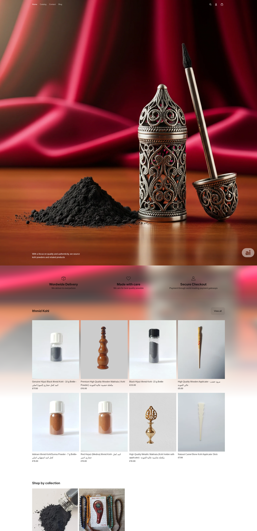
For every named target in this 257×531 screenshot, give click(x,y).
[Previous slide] (36, 350)
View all (218, 311)
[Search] (210, 4)
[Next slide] (75, 350)
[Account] (216, 4)
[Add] (75, 374)
